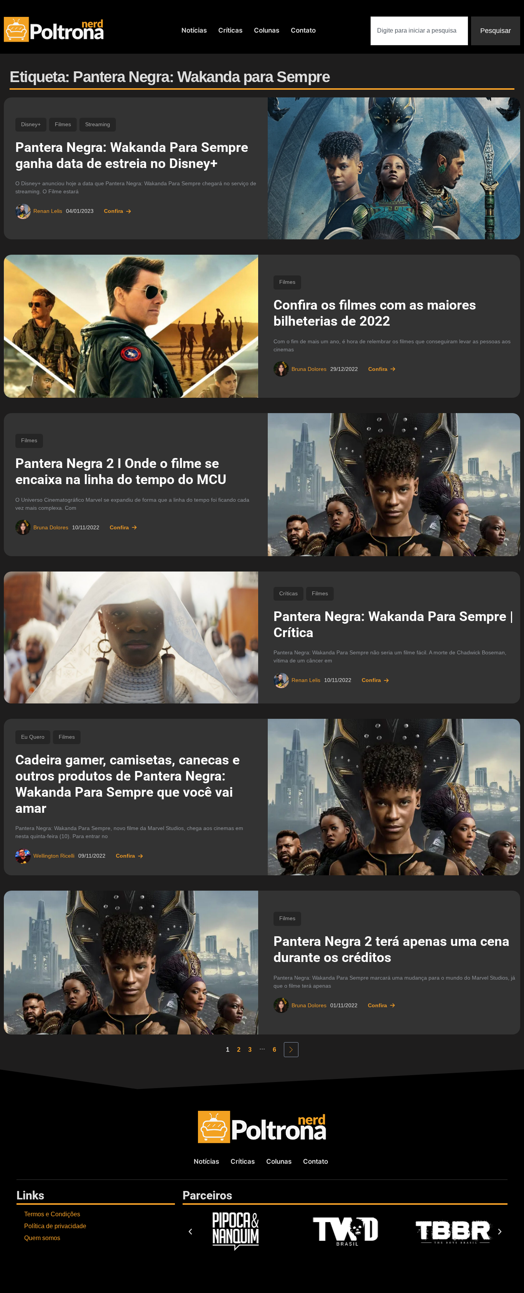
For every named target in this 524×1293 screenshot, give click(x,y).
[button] (190, 1231)
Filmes (63, 124)
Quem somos (42, 1238)
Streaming (97, 124)
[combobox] (419, 30)
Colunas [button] (266, 30)
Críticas (230, 30)
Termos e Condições (52, 1214)
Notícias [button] (194, 30)
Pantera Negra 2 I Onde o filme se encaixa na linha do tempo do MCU (120, 472)
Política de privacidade (55, 1226)
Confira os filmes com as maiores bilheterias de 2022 (375, 313)
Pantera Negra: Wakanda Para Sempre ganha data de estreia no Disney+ (131, 155)
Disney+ (31, 124)
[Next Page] (291, 1049)
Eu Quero (32, 737)
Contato (303, 30)
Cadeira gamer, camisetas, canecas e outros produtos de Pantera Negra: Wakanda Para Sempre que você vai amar (127, 784)
